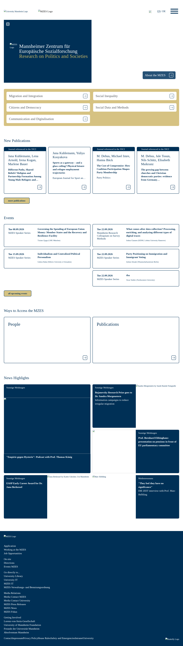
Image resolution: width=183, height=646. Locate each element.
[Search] (150, 11)
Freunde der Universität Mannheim (21, 628)
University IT (11, 579)
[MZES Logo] (45, 11)
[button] (48, 96)
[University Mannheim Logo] (16, 11)
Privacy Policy (30, 638)
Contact (8, 638)
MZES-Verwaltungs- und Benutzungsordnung (27, 587)
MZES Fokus (10, 611)
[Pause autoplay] (8, 24)
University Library (13, 576)
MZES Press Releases (15, 604)
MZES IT (8, 583)
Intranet (79, 638)
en (159, 11)
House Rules (44, 638)
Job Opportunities (13, 553)
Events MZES (11, 566)
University (88, 638)
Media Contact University (17, 600)
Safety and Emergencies (63, 638)
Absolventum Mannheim (16, 632)
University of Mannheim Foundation (22, 625)
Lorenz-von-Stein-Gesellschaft (19, 621)
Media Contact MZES (15, 596)
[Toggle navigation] (174, 11)
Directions (9, 562)
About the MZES (155, 75)
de (164, 11)
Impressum (17, 638)
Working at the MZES (15, 549)
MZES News (10, 608)
